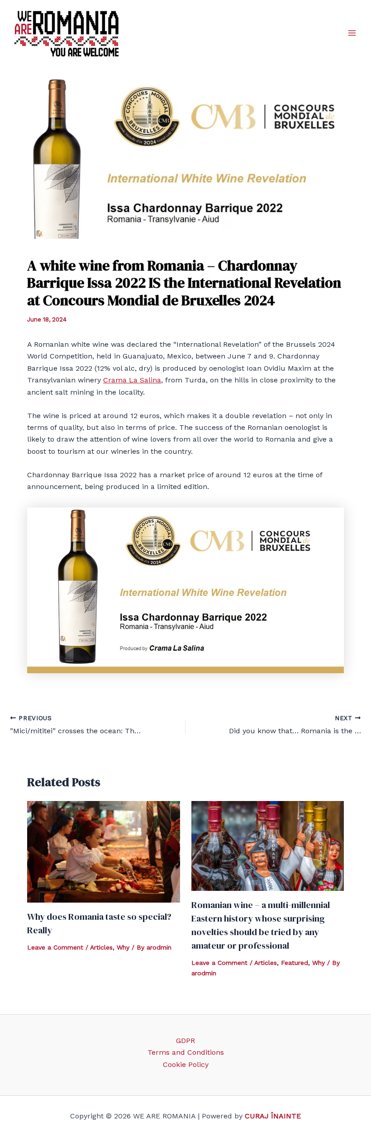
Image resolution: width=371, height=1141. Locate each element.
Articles (101, 947)
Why (123, 947)
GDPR (185, 1040)
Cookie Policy (186, 1064)
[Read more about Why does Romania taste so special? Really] (103, 851)
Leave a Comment (55, 947)
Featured (294, 962)
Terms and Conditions (185, 1052)
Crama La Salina (132, 380)
